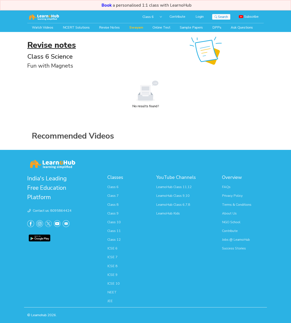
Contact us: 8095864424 (52, 210)
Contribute (177, 16)
